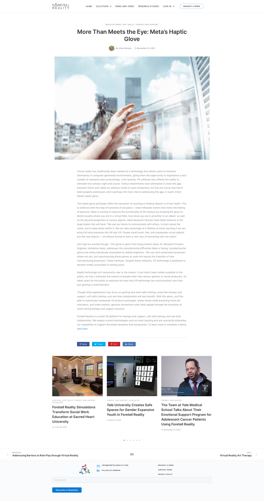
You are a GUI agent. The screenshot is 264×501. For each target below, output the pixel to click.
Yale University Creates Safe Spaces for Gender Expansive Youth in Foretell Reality (130, 410)
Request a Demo (191, 6)
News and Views (125, 6)
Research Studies (148, 6)
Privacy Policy (165, 474)
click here (82, 328)
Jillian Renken (125, 48)
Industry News (113, 24)
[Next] (219, 397)
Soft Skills (128, 24)
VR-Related (57, 402)
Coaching (56, 400)
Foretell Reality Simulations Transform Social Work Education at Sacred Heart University (73, 414)
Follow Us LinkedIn (111, 470)
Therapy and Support (147, 24)
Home (89, 6)
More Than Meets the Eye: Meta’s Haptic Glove (132, 35)
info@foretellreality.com (115, 465)
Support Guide (165, 470)
